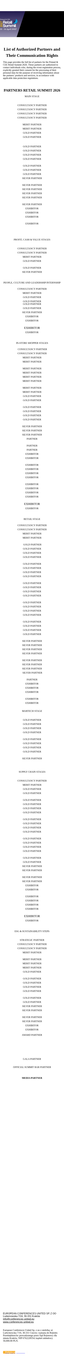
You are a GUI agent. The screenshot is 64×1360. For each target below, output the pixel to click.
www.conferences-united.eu (18, 1322)
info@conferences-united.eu (18, 1319)
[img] (32, 18)
